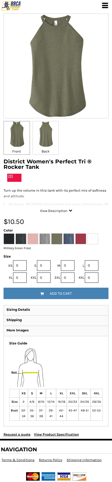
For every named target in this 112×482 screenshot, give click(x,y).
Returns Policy (50, 460)
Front (16, 151)
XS (10, 266)
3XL (57, 277)
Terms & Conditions (18, 460)
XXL (33, 277)
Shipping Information (84, 460)
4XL (81, 277)
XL (11, 277)
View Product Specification (56, 434)
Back (45, 151)
